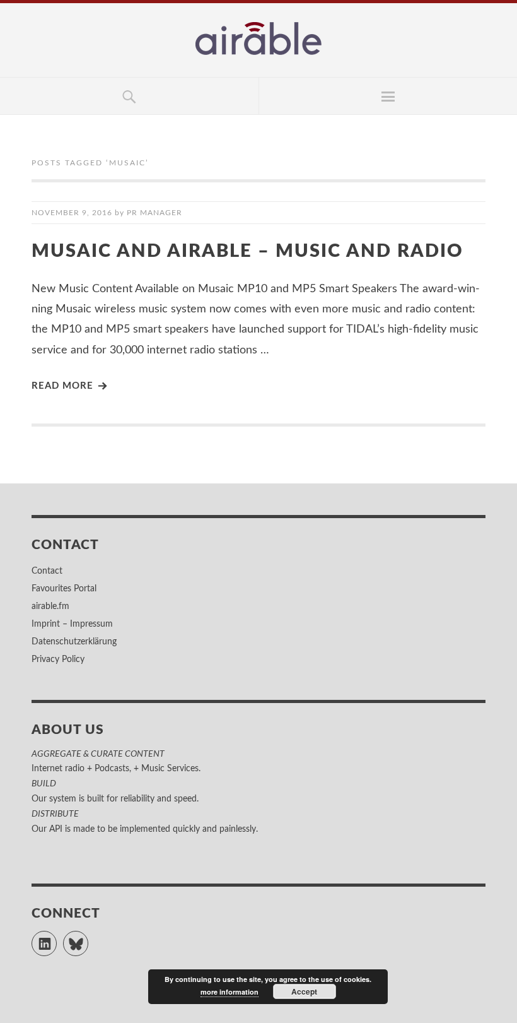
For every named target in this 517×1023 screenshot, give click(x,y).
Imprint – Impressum (72, 624)
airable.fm (50, 606)
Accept (304, 991)
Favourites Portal (64, 588)
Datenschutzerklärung (74, 641)
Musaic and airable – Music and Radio (247, 251)
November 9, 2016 (72, 212)
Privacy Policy (58, 659)
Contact (47, 571)
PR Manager (154, 212)
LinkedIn (56, 937)
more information (229, 991)
